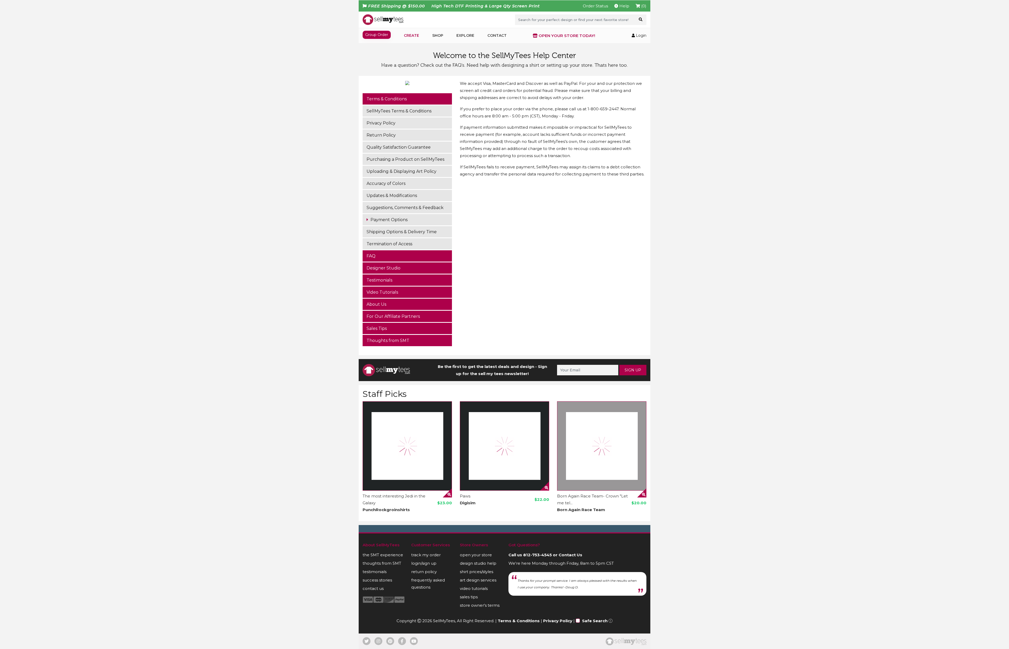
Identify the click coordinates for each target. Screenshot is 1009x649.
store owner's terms (480, 605)
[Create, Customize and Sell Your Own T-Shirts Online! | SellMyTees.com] (383, 19)
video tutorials (474, 588)
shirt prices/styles (476, 571)
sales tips (469, 596)
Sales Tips (377, 328)
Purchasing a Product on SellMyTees (405, 159)
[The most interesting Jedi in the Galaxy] (407, 446)
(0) (643, 5)
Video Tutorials (382, 292)
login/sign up (423, 563)
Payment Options (388, 219)
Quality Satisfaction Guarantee (399, 147)
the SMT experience (383, 554)
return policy (424, 571)
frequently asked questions (428, 584)
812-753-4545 (537, 554)
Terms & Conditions (387, 98)
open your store (476, 554)
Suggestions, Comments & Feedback (405, 207)
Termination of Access (389, 243)
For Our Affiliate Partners (393, 316)
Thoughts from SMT (388, 340)
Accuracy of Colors (386, 183)
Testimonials (379, 280)
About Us (376, 304)
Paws (465, 496)
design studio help (478, 563)
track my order (426, 554)
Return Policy (381, 135)
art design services (478, 580)
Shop (437, 35)
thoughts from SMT (382, 563)
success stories (377, 580)
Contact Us (570, 554)
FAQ (371, 255)
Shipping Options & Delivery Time (402, 231)
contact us (373, 588)
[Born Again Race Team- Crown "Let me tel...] (601, 446)
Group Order (376, 34)
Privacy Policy (381, 123)
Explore (465, 35)
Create (411, 35)
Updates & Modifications (392, 195)
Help (623, 5)
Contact (497, 35)
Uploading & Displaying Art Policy (401, 171)
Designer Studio (383, 268)
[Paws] (504, 446)
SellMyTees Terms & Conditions (399, 110)
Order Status (595, 5)
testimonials (375, 571)
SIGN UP (633, 370)
